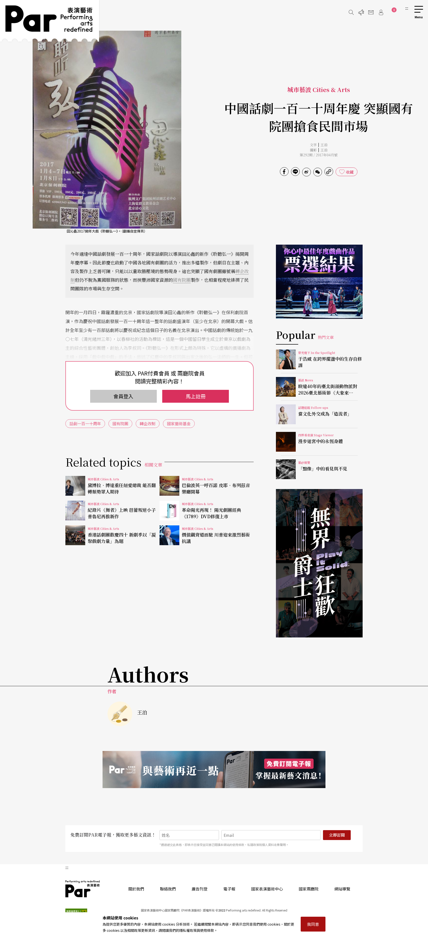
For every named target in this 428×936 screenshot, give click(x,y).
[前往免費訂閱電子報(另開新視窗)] (214, 769)
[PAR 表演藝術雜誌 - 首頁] (49, 21)
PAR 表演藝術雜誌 (82, 888)
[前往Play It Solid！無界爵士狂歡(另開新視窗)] (319, 563)
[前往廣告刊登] (361, 12)
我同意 (313, 924)
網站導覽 (342, 889)
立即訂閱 (337, 835)
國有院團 (182, 280)
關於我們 (136, 889)
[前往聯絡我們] (371, 12)
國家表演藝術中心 (267, 889)
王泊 (324, 144)
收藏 (350, 172)
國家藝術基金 (179, 423)
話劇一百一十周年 (85, 423)
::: (406, 8)
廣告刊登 (200, 889)
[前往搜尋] (351, 12)
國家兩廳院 (309, 889)
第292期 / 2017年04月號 (319, 154)
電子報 (229, 889)
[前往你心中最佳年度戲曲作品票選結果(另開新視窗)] (319, 282)
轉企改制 (148, 423)
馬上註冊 (196, 396)
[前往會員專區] (381, 12)
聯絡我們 (168, 889)
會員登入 (123, 396)
